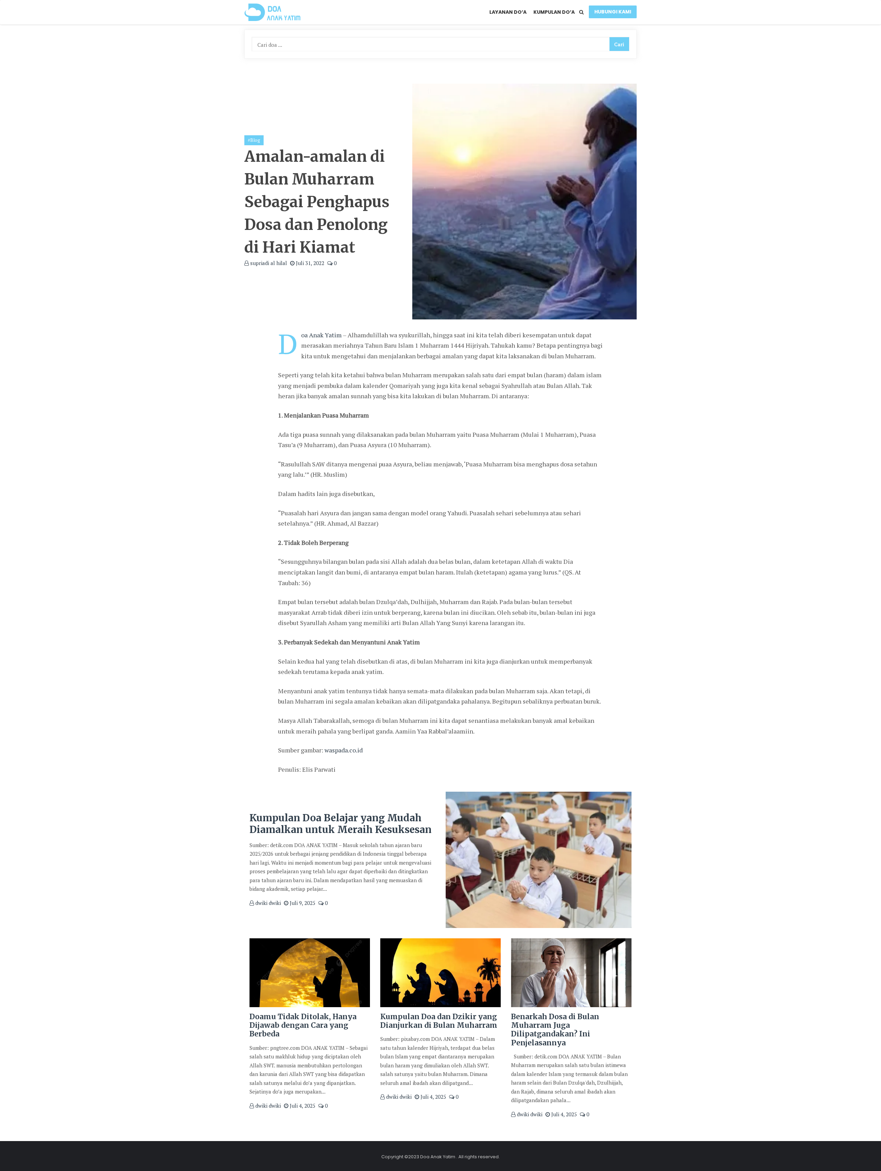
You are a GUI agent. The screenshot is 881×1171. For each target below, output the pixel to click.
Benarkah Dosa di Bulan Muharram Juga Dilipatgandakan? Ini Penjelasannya (555, 1029)
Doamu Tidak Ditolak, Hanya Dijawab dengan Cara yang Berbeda (303, 1025)
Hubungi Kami (612, 11)
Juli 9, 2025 (301, 902)
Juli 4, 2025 (301, 1105)
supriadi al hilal (268, 263)
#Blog (254, 140)
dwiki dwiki (267, 902)
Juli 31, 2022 (309, 263)
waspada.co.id (344, 750)
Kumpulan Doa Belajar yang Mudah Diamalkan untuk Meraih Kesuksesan (341, 824)
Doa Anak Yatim (321, 335)
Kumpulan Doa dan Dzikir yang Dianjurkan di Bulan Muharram (438, 1021)
